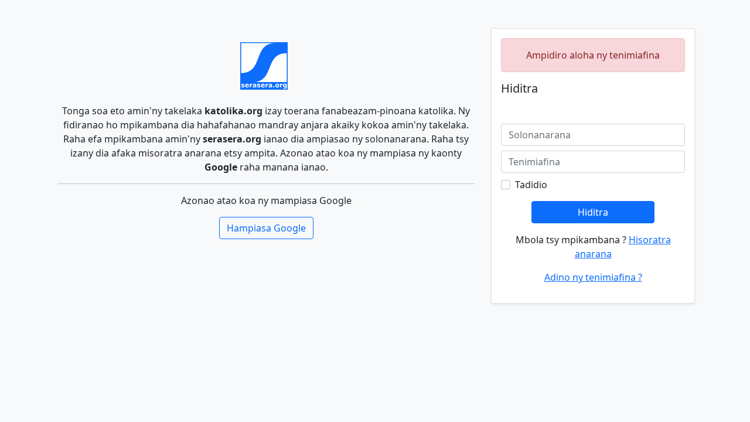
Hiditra (593, 212)
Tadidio (531, 184)
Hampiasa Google (266, 228)
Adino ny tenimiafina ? (593, 277)
